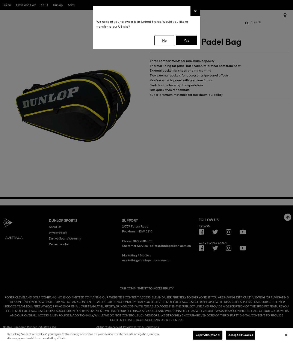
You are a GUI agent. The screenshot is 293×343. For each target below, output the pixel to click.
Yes (186, 40)
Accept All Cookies (240, 335)
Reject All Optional (207, 335)
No (164, 40)
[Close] (286, 335)
